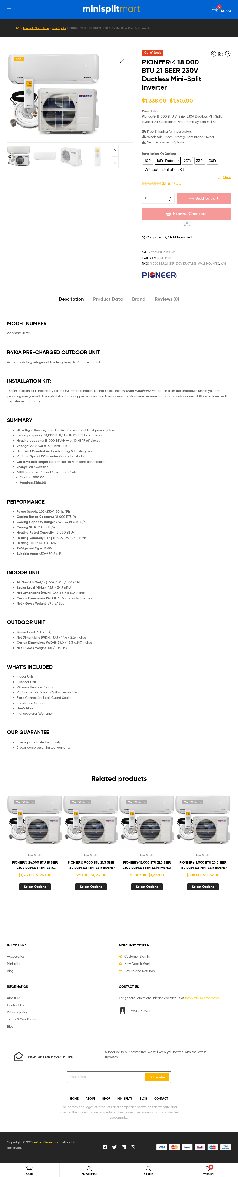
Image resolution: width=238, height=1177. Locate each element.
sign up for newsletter (50, 1056)
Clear (227, 177)
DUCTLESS (190, 263)
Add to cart (207, 198)
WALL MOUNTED (208, 263)
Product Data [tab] (108, 299)
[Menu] (9, 9)
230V (179, 263)
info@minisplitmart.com (202, 998)
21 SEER (169, 263)
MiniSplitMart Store (36, 28)
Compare (153, 237)
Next (115, 151)
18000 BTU (157, 263)
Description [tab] (71, 299)
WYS (224, 263)
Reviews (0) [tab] (167, 299)
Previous (115, 162)
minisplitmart (43, 1142)
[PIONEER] (159, 275)
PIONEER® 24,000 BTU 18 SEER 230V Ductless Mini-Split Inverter (35, 865)
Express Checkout (190, 213)
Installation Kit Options (159, 153)
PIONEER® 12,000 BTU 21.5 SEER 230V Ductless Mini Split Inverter (147, 865)
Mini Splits (59, 28)
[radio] (148, 160)
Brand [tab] (138, 299)
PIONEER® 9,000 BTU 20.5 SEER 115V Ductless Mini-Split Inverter (203, 865)
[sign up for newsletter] (18, 1056)
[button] (122, 60)
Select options (35, 886)
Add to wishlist (181, 237)
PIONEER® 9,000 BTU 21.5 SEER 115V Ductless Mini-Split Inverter (91, 865)
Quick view (46, 824)
